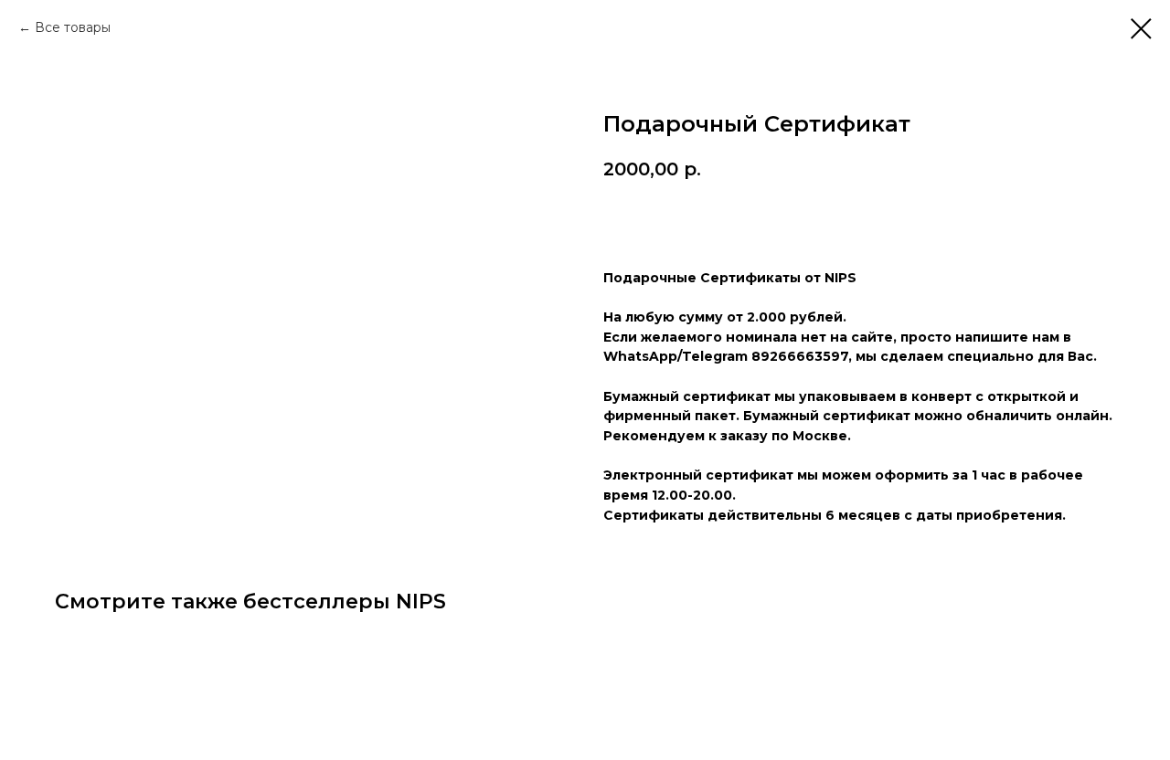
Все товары (73, 27)
